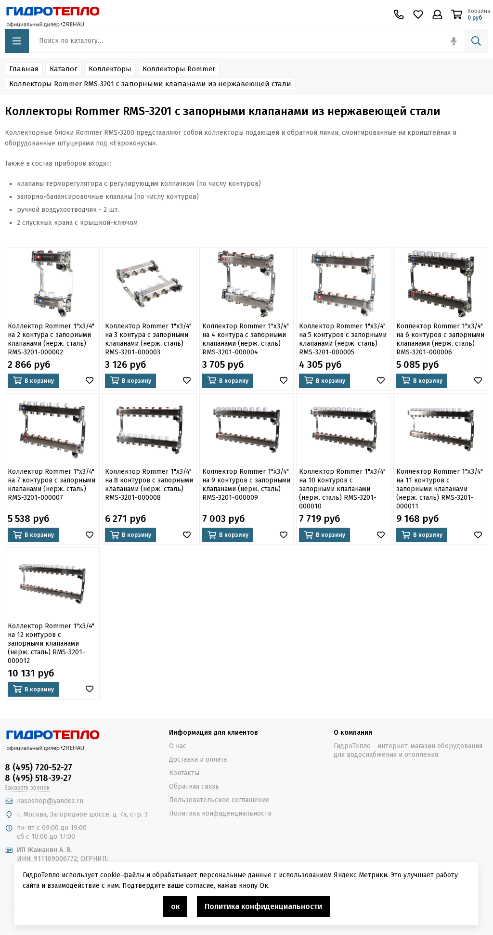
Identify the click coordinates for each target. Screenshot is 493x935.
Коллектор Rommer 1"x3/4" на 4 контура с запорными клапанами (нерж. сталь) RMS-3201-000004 (245, 339)
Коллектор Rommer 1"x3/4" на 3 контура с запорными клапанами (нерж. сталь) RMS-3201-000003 (148, 339)
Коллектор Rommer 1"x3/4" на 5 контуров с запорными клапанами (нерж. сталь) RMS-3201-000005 (343, 339)
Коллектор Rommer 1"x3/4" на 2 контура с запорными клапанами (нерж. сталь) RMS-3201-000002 (51, 339)
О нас (177, 746)
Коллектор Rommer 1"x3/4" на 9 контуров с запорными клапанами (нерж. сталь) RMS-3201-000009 (246, 485)
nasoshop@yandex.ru (50, 801)
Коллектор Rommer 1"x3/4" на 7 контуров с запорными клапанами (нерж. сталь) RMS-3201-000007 (51, 485)
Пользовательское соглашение (219, 800)
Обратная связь (194, 786)
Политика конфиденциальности (220, 813)
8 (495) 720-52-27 (38, 767)
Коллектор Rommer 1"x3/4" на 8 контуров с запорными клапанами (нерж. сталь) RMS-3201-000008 (149, 485)
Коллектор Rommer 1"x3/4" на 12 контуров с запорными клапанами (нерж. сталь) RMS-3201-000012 (51, 643)
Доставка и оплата (198, 759)
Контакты (184, 773)
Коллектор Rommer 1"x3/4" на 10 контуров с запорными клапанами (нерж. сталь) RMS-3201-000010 (342, 489)
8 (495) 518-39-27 (38, 778)
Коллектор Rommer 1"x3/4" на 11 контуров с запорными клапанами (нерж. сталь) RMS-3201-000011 (439, 489)
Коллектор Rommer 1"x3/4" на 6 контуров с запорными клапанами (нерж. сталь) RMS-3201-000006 (440, 339)
